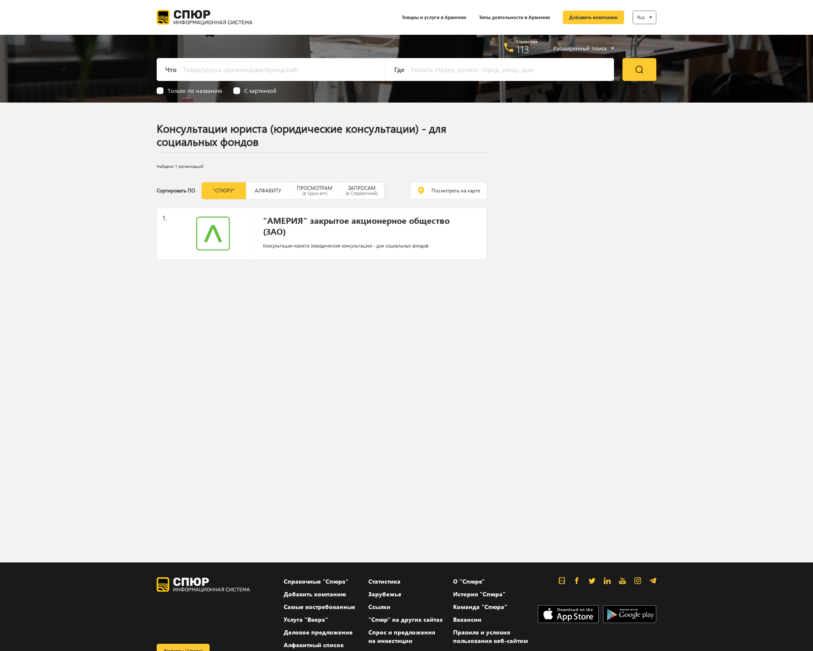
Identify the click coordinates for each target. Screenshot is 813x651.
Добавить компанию (593, 17)
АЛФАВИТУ (268, 190)
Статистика (384, 581)
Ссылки (379, 607)
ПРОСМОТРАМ (314, 190)
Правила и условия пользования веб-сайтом (490, 636)
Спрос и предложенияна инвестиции (401, 636)
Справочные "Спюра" (316, 581)
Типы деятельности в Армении (514, 17)
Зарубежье (384, 594)
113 (522, 49)
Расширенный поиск (580, 48)
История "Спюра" (479, 594)
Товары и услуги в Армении (434, 17)
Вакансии (467, 619)
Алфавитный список (314, 645)
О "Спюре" (469, 581)
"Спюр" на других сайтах (405, 619)
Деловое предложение (318, 632)
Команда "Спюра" (480, 607)
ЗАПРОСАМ (362, 190)
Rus (641, 17)
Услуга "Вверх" (306, 619)
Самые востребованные (319, 607)
